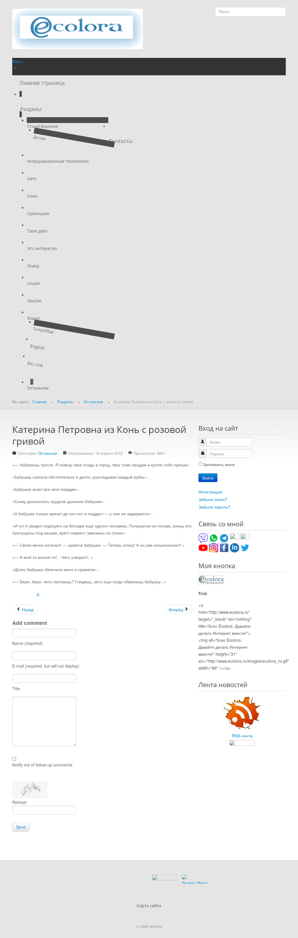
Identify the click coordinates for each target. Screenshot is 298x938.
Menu (17, 61)
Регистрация (210, 492)
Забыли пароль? (214, 507)
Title (16, 688)
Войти (208, 478)
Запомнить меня (219, 464)
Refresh (19, 802)
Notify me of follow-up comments (42, 765)
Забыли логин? (212, 499)
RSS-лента (242, 736)
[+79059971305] (213, 538)
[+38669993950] (203, 538)
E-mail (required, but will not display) (45, 666)
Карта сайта (149, 905)
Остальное (47, 453)
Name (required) (27, 643)
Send (21, 827)
